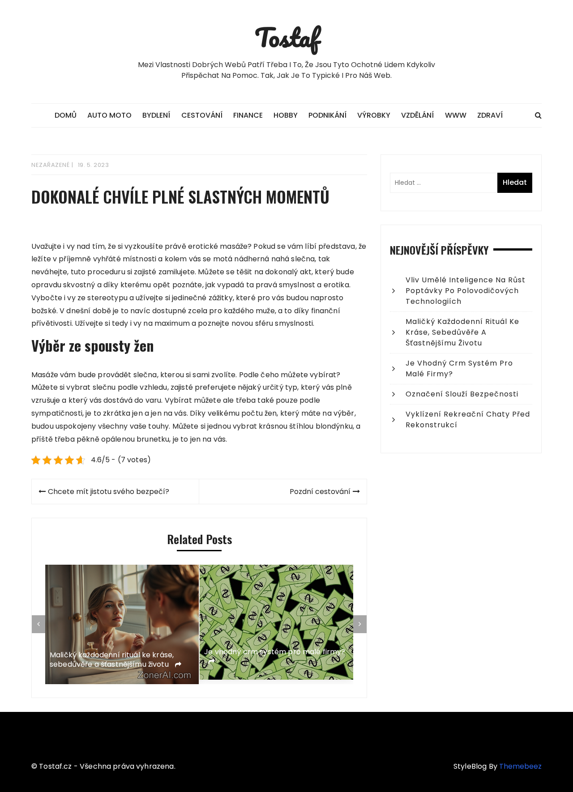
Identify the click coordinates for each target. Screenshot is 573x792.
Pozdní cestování (320, 491)
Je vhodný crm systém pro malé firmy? (138, 652)
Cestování (201, 115)
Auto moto (109, 115)
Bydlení (156, 115)
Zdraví (490, 115)
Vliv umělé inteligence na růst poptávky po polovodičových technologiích (466, 291)
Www (455, 115)
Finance (248, 115)
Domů (66, 115)
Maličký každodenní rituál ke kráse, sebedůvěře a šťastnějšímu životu (462, 332)
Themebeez (520, 766)
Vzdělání (417, 115)
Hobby (286, 115)
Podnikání (327, 115)
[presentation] (38, 624)
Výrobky (373, 115)
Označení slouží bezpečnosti (274, 646)
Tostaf (287, 37)
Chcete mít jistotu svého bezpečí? (108, 491)
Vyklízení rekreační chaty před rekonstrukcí (468, 419)
